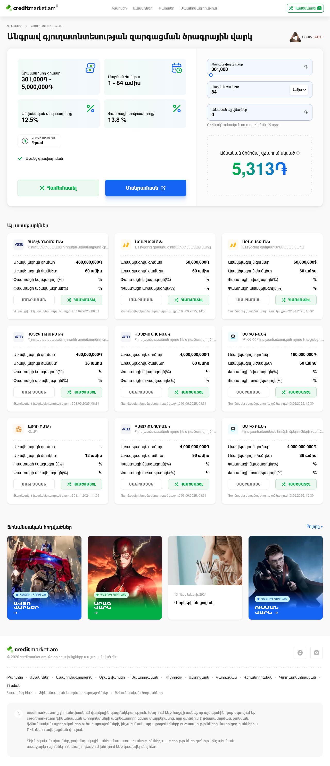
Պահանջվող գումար (227, 64)
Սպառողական (144, 677)
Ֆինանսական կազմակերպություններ (73, 692)
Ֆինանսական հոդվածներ (139, 692)
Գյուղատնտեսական (46, 26)
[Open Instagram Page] (316, 653)
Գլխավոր (14, 26)
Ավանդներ (39, 677)
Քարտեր (15, 677)
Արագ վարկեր (112, 677)
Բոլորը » (315, 526)
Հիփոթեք (173, 677)
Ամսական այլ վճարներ (229, 110)
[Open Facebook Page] (300, 653)
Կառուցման (226, 677)
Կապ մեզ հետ (19, 692)
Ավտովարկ (199, 677)
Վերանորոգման (258, 677)
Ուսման (14, 685)
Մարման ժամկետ (225, 87)
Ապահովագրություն (74, 677)
